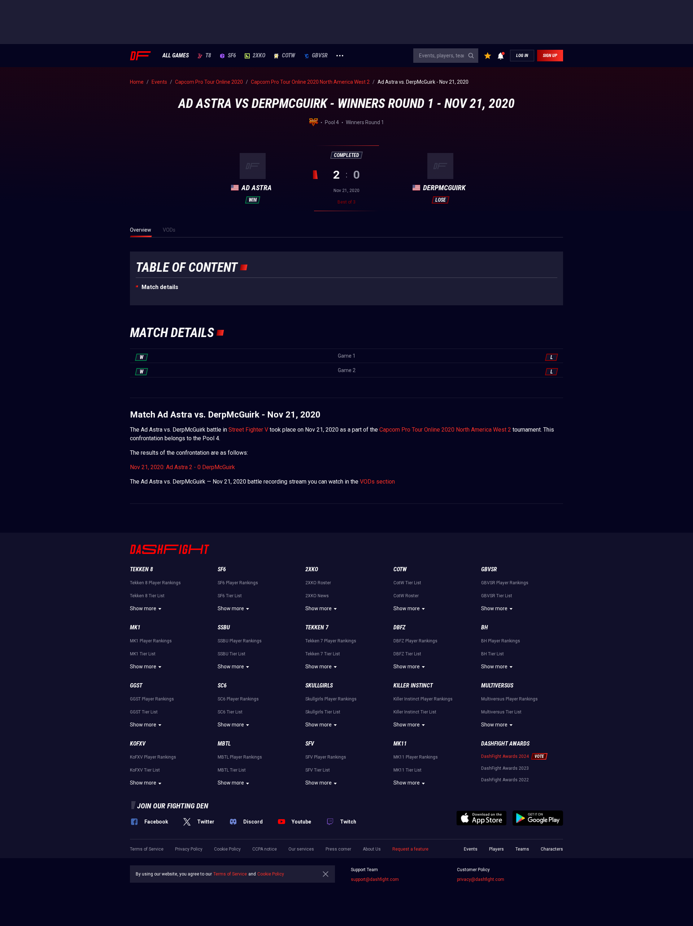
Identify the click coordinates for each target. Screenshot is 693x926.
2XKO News (317, 595)
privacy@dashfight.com (480, 879)
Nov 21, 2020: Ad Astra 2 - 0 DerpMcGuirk (182, 467)
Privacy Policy (188, 849)
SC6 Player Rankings (238, 699)
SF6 (232, 55)
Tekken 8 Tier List (147, 595)
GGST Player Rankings (152, 699)
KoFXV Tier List (145, 770)
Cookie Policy (227, 849)
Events (471, 849)
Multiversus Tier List (501, 712)
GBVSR (320, 55)
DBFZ (399, 627)
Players (496, 849)
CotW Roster (406, 595)
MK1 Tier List (143, 653)
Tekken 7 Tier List (322, 653)
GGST (136, 685)
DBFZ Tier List (407, 653)
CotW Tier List (407, 582)
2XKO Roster (318, 582)
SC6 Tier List (230, 712)
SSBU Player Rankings (240, 640)
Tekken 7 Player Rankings (330, 640)
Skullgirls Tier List (322, 712)
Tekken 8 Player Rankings (155, 582)
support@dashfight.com (375, 879)
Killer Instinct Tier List (414, 712)
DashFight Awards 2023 (505, 768)
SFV (309, 743)
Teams (522, 849)
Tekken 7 (316, 627)
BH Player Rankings (500, 640)
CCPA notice (264, 849)
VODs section (377, 481)
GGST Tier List (144, 712)
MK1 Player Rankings (151, 640)
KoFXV (137, 743)
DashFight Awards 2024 (505, 756)
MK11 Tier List (407, 770)
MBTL (224, 743)
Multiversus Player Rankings (509, 699)
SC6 (222, 685)
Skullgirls (319, 685)
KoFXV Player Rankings (153, 757)
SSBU (224, 627)
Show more (143, 608)
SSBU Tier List (231, 653)
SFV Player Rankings (325, 757)
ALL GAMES (175, 55)
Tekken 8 (141, 569)
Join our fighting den (172, 805)
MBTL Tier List (232, 770)
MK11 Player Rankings (415, 757)
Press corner (338, 849)
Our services (301, 849)
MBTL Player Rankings (240, 757)
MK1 (135, 627)
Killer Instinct (413, 685)
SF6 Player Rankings (238, 582)
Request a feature (410, 849)
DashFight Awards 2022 (505, 779)
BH (484, 627)
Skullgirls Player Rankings (331, 699)
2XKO (259, 55)
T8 (208, 55)
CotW (288, 55)
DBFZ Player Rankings (415, 640)
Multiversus (497, 685)
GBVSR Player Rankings (504, 582)
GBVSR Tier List (496, 595)
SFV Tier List (317, 770)
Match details (159, 287)
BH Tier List (492, 653)
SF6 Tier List (230, 595)
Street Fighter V (248, 429)
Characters (552, 849)
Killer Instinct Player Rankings (423, 699)
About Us (372, 849)
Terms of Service (147, 849)
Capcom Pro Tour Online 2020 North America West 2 (445, 429)
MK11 (400, 743)
